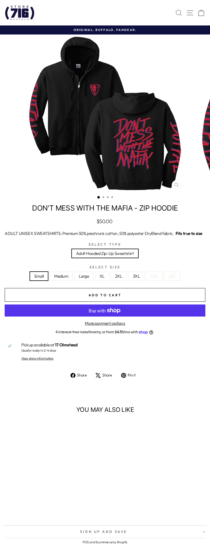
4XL (154, 276)
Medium (61, 276)
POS (86, 542)
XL (102, 276)
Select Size (104, 267)
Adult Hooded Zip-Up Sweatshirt (105, 253)
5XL (172, 276)
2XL (118, 276)
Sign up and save (103, 531)
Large (84, 276)
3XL (136, 276)
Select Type (105, 244)
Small (39, 276)
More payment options (105, 323)
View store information (37, 358)
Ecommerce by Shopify (111, 542)
